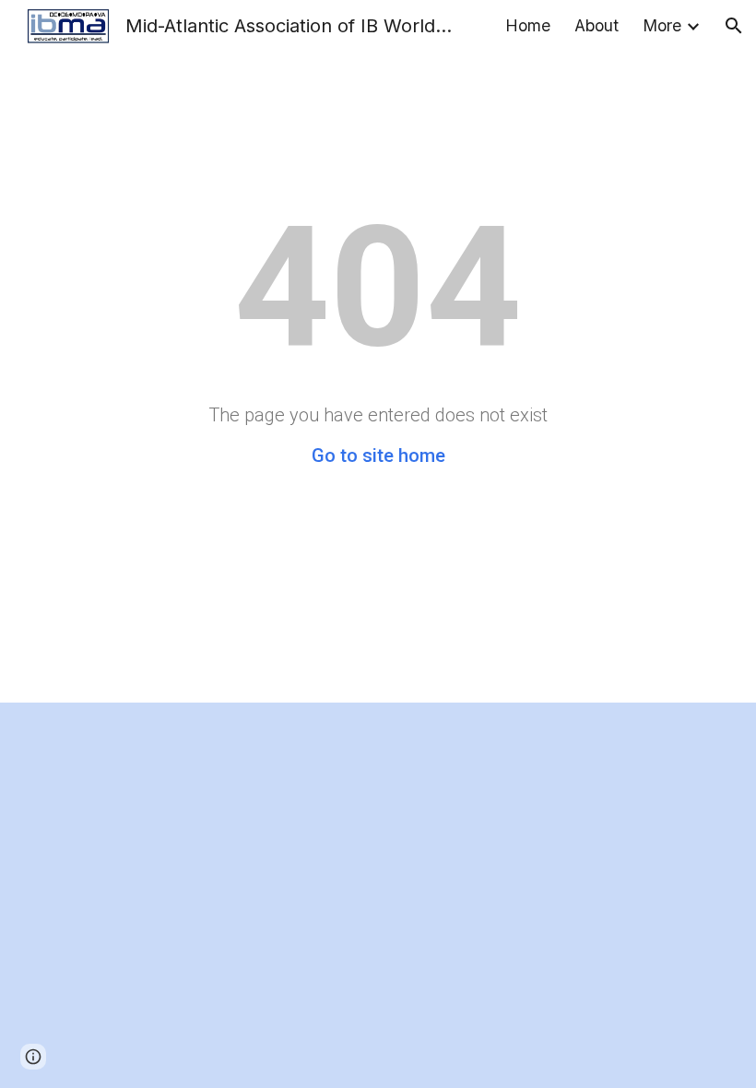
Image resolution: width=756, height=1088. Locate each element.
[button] (734, 26)
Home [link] (527, 25)
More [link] (662, 25)
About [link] (596, 25)
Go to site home (378, 455)
